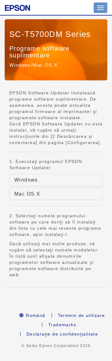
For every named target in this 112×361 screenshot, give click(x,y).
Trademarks (62, 324)
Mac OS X (27, 193)
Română (34, 315)
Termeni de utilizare (81, 315)
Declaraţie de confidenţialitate (62, 334)
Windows (26, 180)
